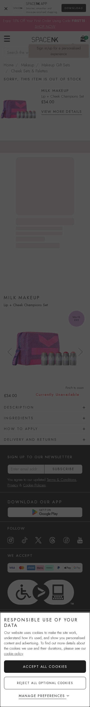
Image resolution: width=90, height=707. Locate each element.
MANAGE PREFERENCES (42, 695)
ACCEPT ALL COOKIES (45, 666)
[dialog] (45, 659)
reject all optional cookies (45, 683)
